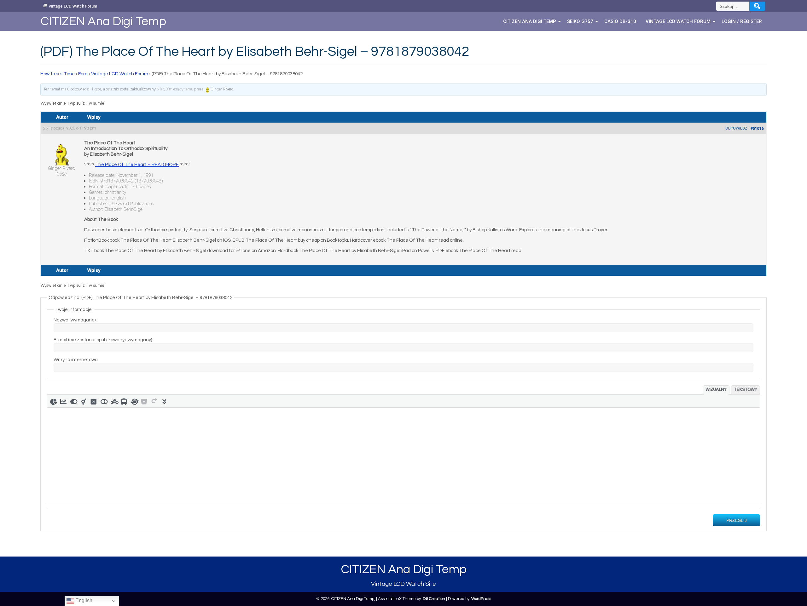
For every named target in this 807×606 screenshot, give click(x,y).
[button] (53, 401)
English (83, 600)
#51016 (757, 128)
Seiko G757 (580, 21)
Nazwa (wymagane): (75, 320)
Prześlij (736, 520)
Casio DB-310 (620, 21)
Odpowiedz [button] (736, 128)
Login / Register (742, 21)
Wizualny (716, 389)
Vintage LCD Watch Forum (73, 6)
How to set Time (57, 74)
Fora (83, 74)
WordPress (481, 599)
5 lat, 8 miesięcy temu (175, 89)
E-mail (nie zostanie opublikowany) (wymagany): (103, 340)
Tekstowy (745, 389)
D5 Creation (434, 599)
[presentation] (53, 401)
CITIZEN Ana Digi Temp (529, 21)
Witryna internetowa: (76, 359)
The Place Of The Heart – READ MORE (137, 164)
